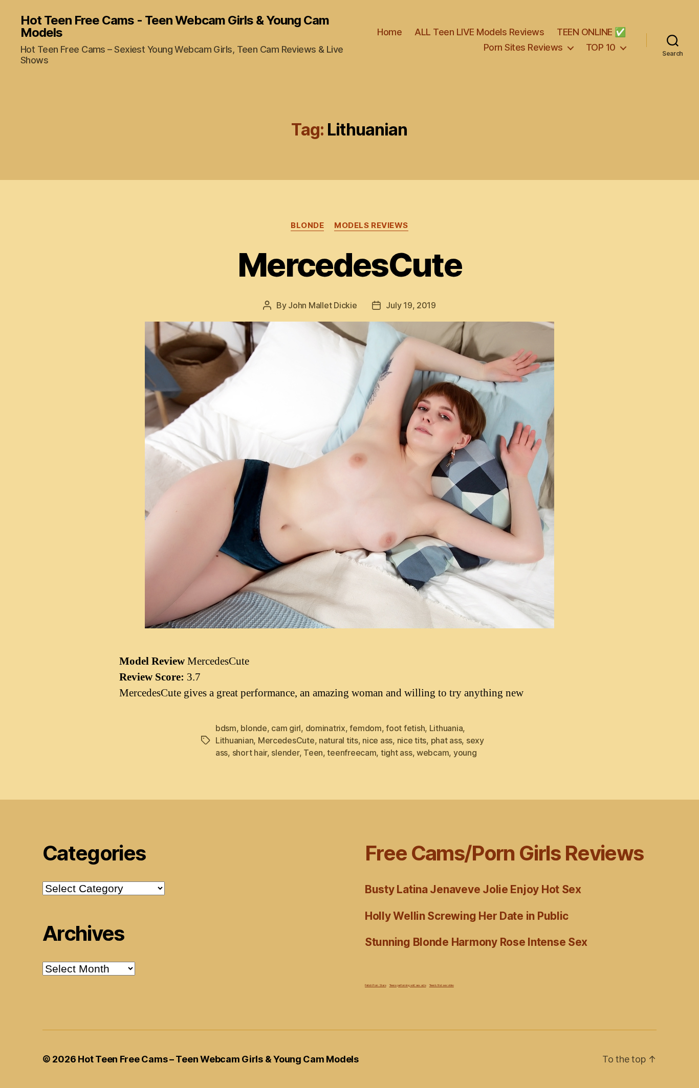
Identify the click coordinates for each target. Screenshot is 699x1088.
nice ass (377, 740)
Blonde (307, 225)
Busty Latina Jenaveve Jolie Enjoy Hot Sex (473, 889)
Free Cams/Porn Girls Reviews (504, 853)
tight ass (396, 752)
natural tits (338, 740)
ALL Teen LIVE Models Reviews (479, 32)
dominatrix (325, 728)
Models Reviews (371, 225)
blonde (254, 728)
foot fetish (405, 728)
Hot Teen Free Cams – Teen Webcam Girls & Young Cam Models (218, 1059)
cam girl (286, 728)
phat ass (446, 740)
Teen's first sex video (441, 985)
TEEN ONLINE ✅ (591, 32)
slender (285, 752)
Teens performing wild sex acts (407, 985)
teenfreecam (351, 752)
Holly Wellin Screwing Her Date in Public (467, 916)
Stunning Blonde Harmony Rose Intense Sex (476, 942)
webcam (433, 752)
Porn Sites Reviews (523, 47)
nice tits (412, 740)
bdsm (225, 728)
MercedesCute (349, 264)
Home (389, 32)
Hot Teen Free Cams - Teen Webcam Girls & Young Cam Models (174, 26)
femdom (365, 728)
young (465, 752)
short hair (249, 752)
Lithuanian (234, 740)
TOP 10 (601, 47)
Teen (313, 752)
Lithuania (446, 728)
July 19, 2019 (411, 305)
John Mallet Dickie (322, 305)
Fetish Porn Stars (375, 985)
